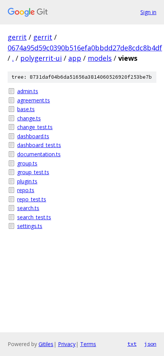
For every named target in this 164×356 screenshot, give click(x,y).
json (150, 343)
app (74, 58)
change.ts (29, 118)
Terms (88, 344)
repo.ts (25, 190)
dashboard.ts (33, 136)
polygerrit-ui (41, 58)
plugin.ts (27, 181)
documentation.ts (39, 154)
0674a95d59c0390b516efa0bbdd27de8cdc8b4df (85, 47)
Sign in (148, 12)
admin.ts (27, 91)
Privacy (67, 344)
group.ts (27, 163)
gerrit (17, 37)
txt (132, 343)
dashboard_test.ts (39, 145)
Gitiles (46, 344)
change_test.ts (35, 127)
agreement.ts (33, 100)
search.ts (28, 208)
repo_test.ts (31, 199)
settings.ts (29, 226)
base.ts (26, 109)
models (100, 58)
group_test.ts (33, 172)
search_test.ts (34, 217)
